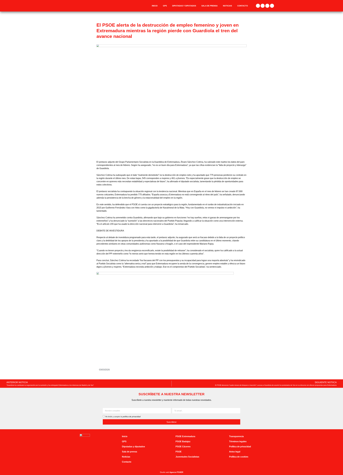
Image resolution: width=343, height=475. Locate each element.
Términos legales (238, 441)
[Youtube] (272, 6)
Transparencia (236, 436)
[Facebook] (258, 6)
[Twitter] (263, 6)
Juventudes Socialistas (187, 457)
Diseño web (171, 472)
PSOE (179, 452)
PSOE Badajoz (183, 441)
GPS (165, 6)
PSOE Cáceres (183, 446)
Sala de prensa (209, 6)
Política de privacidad (240, 446)
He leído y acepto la (123, 416)
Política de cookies (238, 457)
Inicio (155, 6)
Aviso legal (234, 452)
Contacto (242, 6)
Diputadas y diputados (184, 6)
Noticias (227, 6)
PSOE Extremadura (185, 436)
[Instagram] (267, 6)
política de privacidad (132, 416)
